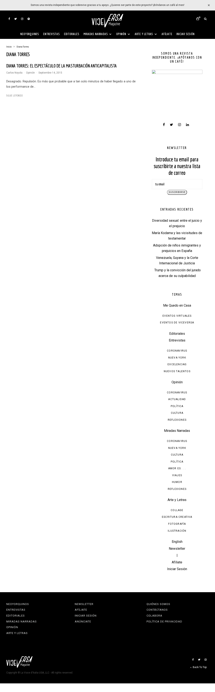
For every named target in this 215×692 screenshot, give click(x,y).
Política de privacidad (164, 621)
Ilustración (177, 530)
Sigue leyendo (14, 95)
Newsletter (177, 549)
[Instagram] (22, 18)
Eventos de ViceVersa (177, 322)
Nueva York (177, 357)
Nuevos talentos (177, 371)
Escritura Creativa (177, 516)
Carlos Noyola (14, 72)
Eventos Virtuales (177, 315)
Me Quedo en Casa (177, 305)
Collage (177, 510)
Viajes (177, 475)
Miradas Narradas (96, 34)
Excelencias (177, 364)
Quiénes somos (158, 604)
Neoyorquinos (29, 34)
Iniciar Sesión (185, 34)
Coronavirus (177, 350)
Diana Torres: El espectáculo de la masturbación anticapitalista (61, 65)
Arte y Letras (144, 34)
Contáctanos (157, 609)
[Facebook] (9, 18)
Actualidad (177, 399)
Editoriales (71, 34)
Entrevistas (51, 34)
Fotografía (177, 523)
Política (177, 406)
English (177, 542)
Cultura (177, 412)
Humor (177, 482)
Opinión (121, 34)
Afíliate (167, 34)
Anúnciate (83, 621)
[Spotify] (28, 18)
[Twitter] (15, 18)
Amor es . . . (177, 468)
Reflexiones (177, 419)
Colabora (154, 615)
